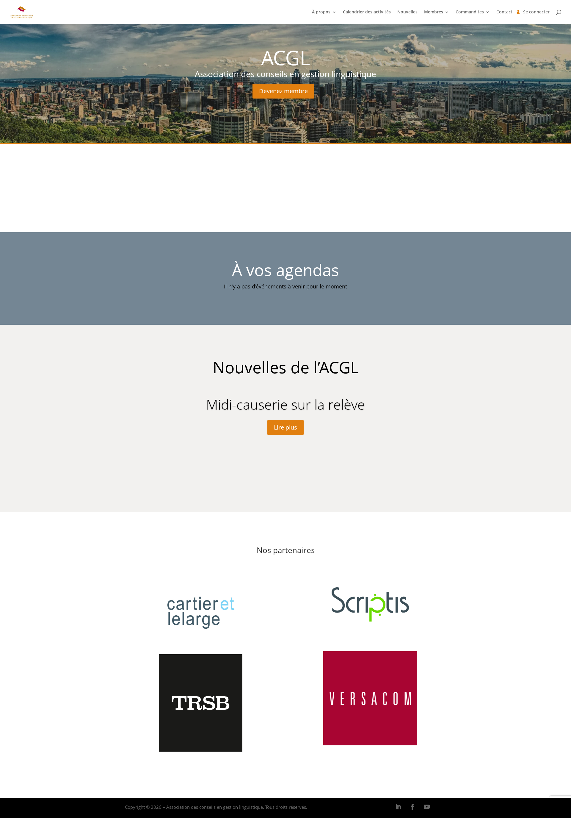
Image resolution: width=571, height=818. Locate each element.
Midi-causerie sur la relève (285, 404)
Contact (504, 12)
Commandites (470, 12)
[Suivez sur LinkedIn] (398, 807)
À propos (321, 12)
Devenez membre (283, 91)
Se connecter (536, 12)
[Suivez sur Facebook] (412, 807)
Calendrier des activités (367, 12)
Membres (433, 12)
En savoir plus (285, 200)
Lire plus (285, 427)
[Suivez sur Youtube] (427, 807)
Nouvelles (407, 12)
